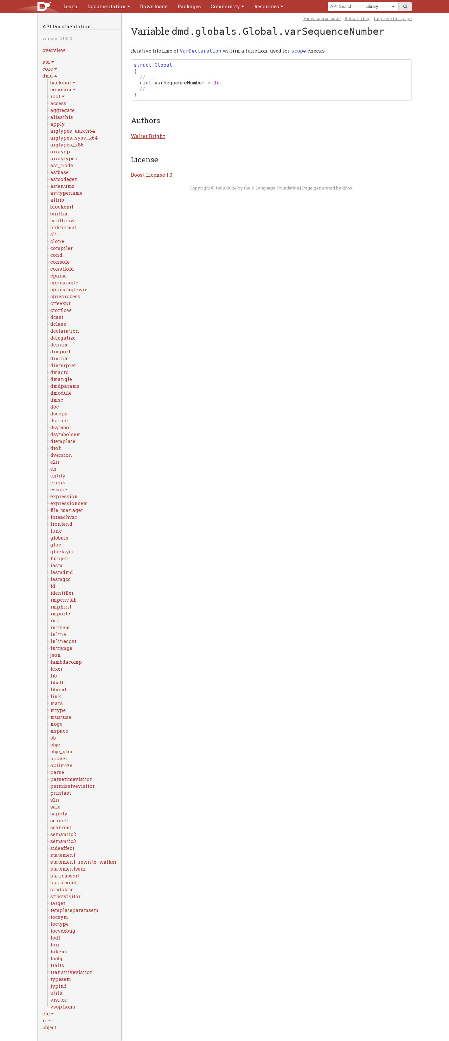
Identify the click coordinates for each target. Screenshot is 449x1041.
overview (53, 50)
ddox (347, 188)
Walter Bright (148, 136)
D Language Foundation (275, 188)
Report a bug (357, 18)
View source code (322, 18)
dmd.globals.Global (225, 31)
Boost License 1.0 (151, 174)
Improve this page (393, 18)
